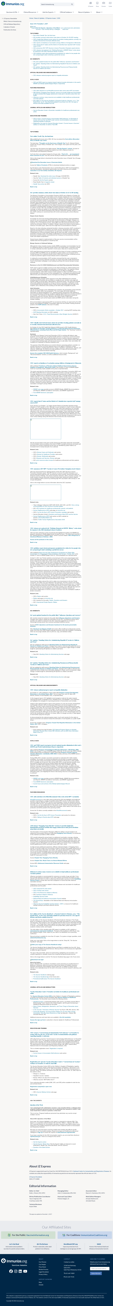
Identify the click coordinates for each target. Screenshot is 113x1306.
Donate (41, 1285)
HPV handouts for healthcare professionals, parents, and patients (55, 508)
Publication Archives (10, 30)
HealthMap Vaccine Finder (40, 896)
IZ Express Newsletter (10, 18)
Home (31, 18)
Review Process (43, 1269)
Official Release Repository (12, 24)
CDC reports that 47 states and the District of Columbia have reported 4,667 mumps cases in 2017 (56, 45)
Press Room (42, 1267)
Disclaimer (35, 1177)
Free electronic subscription (43, 392)
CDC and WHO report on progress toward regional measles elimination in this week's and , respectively (57, 83)
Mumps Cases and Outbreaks (45, 452)
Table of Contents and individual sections (49, 178)
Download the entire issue (48, 176)
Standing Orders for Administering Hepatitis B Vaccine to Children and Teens (53, 645)
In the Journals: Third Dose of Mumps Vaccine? (46, 1009)
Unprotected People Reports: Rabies (47, 602)
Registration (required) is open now (41, 1086)
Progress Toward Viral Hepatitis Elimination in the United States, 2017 (55, 723)
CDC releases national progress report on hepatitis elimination (51, 75)
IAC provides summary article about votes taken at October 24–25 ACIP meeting (55, 37)
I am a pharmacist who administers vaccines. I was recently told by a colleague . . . (58, 28)
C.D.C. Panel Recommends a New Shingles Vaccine (57, 314)
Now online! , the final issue (44, 35)
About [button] (98, 12)
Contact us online (69, 1262)
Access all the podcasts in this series (41, 539)
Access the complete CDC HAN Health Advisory (44, 353)
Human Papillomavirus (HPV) (41, 510)
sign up (40, 1132)
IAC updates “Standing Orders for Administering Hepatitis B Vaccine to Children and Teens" (56, 64)
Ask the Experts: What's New (41, 1144)
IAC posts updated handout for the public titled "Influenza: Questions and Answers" (56, 61)
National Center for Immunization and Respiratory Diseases (91, 1171)
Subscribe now (95, 1273)
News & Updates (39, 18)
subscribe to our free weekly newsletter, (46, 170)
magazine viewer (49, 182)
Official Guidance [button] (66, 12)
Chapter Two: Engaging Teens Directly (46, 857)
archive (38, 184)
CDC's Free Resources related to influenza (45, 892)
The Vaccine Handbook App (41, 977)
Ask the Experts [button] (48, 12)
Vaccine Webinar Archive (44, 1092)
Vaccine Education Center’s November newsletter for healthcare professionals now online (56, 111)
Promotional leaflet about (47, 978)
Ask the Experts (44, 180)
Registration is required (56, 1048)
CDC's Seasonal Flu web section (42, 888)
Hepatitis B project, (38, 1001)
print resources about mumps (45, 460)
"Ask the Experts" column (64, 148)
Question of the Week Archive (41, 1147)
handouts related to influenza (45, 894)
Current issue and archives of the (51, 783)
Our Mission (42, 1262)
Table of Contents (42, 165)
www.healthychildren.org (45, 517)
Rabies (39, 596)
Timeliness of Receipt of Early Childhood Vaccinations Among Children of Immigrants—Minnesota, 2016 (53, 366)
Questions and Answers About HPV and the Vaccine (63, 514)
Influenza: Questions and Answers (69, 618)
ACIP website (42, 304)
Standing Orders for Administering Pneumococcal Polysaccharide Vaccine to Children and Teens (54, 668)
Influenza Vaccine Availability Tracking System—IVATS (48, 904)
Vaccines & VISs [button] (11, 12)
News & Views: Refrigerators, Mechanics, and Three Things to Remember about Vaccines (55, 1007)
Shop (40, 1282)
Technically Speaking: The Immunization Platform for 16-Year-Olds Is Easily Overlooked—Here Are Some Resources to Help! (54, 1012)
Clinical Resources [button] (30, 12)
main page (38, 389)
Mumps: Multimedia (42, 456)
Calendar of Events (9, 27)
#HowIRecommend (35, 799)
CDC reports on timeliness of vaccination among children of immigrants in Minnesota (56, 42)
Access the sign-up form (37, 1020)
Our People (42, 1264)
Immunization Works (43, 310)
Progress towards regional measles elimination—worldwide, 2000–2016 (53, 753)
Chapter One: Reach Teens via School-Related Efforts (51, 860)
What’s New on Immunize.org (12, 21)
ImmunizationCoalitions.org (87, 1235)
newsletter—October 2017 (56, 310)
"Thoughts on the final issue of (52, 143)
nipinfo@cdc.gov (35, 1136)
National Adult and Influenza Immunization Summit (47, 898)
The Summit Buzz (38, 900)
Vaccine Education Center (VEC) (42, 996)
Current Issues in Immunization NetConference (46, 1053)
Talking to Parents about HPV (45, 817)
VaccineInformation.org (30, 1235)
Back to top (33, 186)
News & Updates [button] (84, 12)
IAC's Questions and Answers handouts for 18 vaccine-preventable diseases (53, 625)
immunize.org (61, 510)
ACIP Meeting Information (40, 312)
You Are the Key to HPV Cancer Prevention (49, 815)
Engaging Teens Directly (64, 833)
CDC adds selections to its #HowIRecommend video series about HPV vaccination (56, 90)
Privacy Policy (43, 1274)
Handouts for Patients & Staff (42, 629)
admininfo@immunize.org (38, 937)
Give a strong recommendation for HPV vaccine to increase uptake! (56, 505)
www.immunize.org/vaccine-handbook (41, 931)
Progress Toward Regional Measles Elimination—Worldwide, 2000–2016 (54, 750)
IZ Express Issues (50, 18)
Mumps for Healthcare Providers (46, 454)
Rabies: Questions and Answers (58, 600)
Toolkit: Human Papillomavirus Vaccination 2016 (51, 519)
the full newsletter (65, 1017)
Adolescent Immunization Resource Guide (50, 863)
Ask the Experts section (39, 1142)
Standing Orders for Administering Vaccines (52, 654)
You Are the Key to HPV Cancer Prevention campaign (52, 512)
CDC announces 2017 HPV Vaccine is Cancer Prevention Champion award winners (56, 48)
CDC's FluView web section (41, 890)
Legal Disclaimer (44, 1272)
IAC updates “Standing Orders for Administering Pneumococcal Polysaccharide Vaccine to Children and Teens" (55, 67)
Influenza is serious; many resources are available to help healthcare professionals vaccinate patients (56, 98)
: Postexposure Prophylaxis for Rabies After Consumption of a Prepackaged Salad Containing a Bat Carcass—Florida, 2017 (52, 553)
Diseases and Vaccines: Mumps (45, 458)
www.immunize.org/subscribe (66, 1132)
